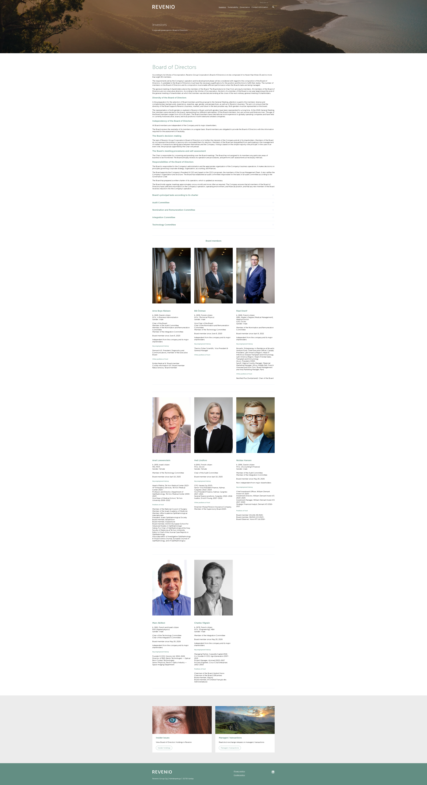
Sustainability (233, 7)
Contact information (260, 7)
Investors (222, 7)
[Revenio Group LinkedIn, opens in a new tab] (260, 772)
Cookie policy (239, 775)
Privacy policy (239, 771)
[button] (213, 195)
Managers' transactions (230, 748)
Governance (245, 7)
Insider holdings (164, 748)
